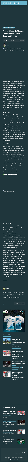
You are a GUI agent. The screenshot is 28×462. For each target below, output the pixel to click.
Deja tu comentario (20, 303)
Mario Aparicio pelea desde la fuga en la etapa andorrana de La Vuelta (18, 363)
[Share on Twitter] (9, 40)
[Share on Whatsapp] (11, 40)
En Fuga (21, 356)
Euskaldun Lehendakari (16, 348)
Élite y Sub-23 (19, 346)
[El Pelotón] (12, 3)
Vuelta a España (15, 358)
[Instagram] (24, 453)
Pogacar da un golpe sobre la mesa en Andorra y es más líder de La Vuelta (18, 353)
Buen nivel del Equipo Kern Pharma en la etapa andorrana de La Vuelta (18, 374)
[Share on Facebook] (6, 40)
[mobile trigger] (4, 3)
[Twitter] (22, 453)
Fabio (8, 45)
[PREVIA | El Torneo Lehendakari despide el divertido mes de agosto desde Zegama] (6, 341)
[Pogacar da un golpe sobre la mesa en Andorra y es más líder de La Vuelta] (6, 353)
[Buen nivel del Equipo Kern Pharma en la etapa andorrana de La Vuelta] (6, 374)
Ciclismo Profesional (9, 27)
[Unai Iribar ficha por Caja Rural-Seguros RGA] (21, 441)
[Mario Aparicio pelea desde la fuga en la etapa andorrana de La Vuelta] (6, 364)
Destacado (14, 346)
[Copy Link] (14, 40)
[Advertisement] (14, 15)
